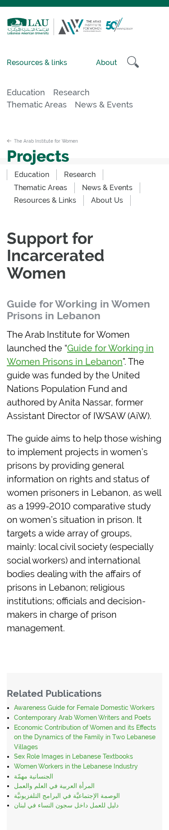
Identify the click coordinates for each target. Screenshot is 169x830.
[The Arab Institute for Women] (93, 32)
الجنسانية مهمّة (33, 776)
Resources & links (37, 62)
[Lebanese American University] (31, 32)
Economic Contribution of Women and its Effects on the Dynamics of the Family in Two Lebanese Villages (85, 737)
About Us (107, 200)
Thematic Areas (37, 104)
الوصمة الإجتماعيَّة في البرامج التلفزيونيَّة (67, 795)
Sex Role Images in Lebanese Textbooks (73, 756)
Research (71, 92)
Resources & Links (45, 200)
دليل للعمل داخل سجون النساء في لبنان (66, 805)
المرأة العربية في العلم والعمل (54, 785)
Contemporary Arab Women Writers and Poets (82, 717)
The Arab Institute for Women (46, 141)
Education (26, 92)
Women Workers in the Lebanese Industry (76, 766)
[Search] (133, 62)
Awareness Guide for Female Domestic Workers (84, 707)
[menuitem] (32, 174)
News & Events (104, 104)
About (106, 62)
